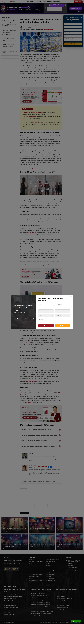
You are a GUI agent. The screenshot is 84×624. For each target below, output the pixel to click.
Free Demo (62, 325)
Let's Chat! (46, 325)
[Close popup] (71, 296)
